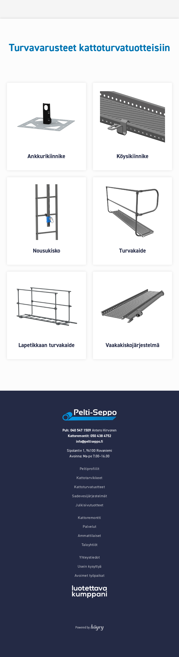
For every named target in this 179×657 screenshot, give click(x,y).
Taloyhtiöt (90, 544)
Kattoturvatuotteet (89, 487)
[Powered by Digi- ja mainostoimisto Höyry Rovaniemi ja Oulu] (89, 626)
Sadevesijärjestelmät (89, 496)
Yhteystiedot (89, 557)
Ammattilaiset (89, 535)
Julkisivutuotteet (89, 505)
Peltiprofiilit (90, 468)
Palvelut (89, 526)
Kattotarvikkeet (89, 478)
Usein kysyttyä (90, 566)
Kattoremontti (89, 517)
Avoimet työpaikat (90, 575)
